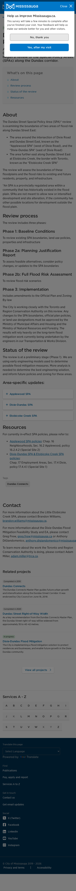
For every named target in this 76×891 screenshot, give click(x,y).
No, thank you (39, 37)
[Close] (70, 6)
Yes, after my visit (39, 47)
